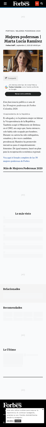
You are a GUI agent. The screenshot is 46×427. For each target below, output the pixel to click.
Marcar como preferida (23, 94)
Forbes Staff (10, 45)
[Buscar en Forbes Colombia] (42, 3)
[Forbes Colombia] (21, 4)
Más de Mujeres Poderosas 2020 (23, 168)
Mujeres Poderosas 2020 (28, 31)
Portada (10, 31)
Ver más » (10, 421)
